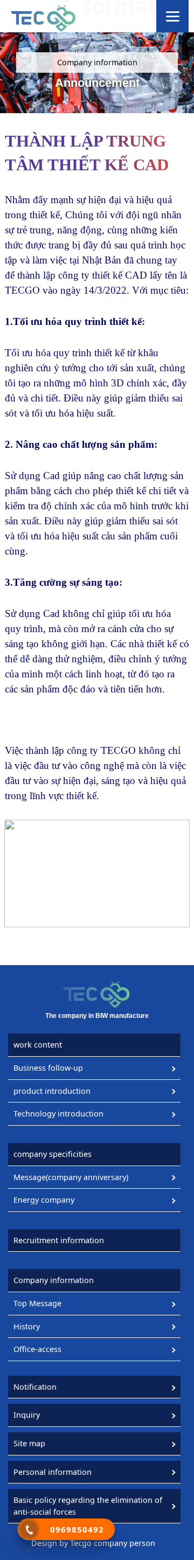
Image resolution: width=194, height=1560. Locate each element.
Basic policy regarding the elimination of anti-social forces (87, 1506)
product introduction (52, 1091)
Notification (35, 1387)
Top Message (37, 1303)
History (26, 1326)
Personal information (52, 1472)
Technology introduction (58, 1113)
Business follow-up (48, 1068)
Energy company (43, 1200)
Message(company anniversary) (70, 1177)
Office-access (37, 1349)
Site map (29, 1443)
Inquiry (26, 1415)
